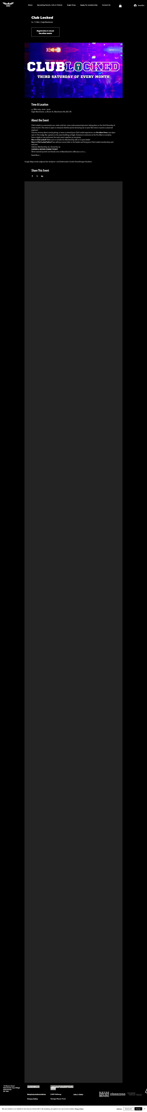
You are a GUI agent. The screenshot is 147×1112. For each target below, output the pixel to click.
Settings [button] (119, 1109)
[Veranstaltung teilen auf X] (37, 176)
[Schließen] (144, 1108)
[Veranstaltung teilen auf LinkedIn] (42, 176)
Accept (138, 1109)
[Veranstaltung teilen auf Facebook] (32, 176)
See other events (45, 33)
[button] (120, 5)
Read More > (35, 155)
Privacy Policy (79, 1109)
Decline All (128, 1109)
